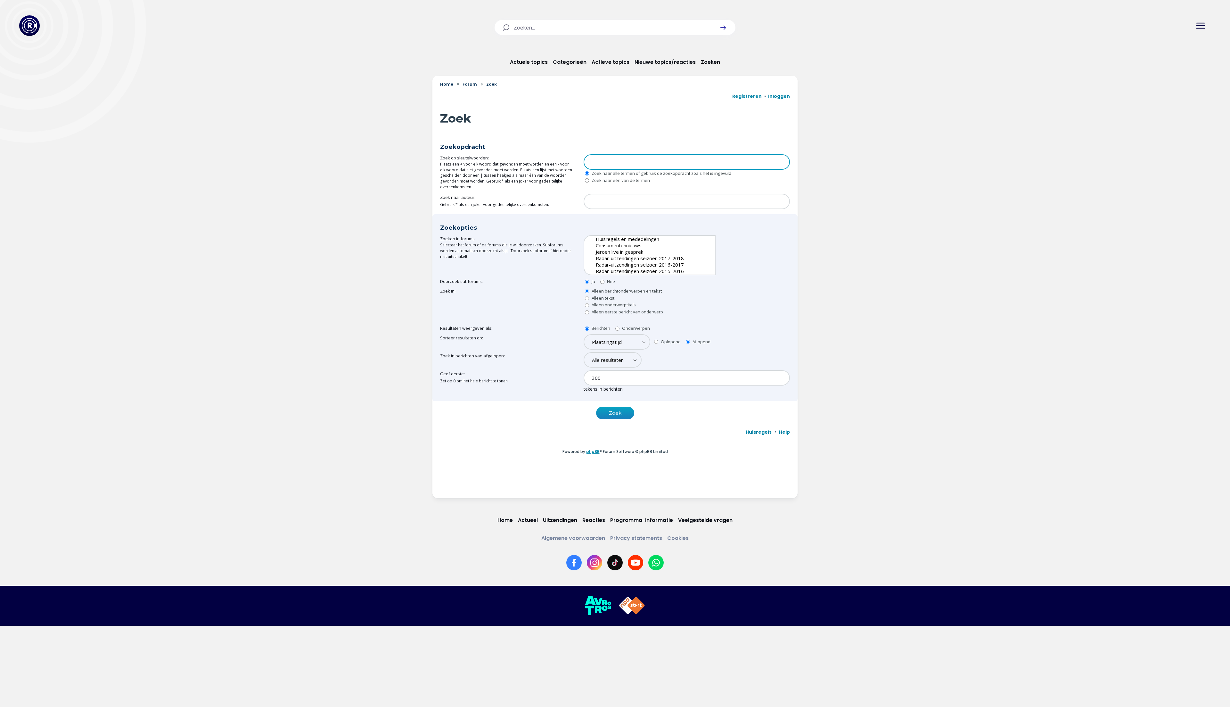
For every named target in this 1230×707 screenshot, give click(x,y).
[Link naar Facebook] (574, 562)
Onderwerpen (635, 328)
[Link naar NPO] (632, 606)
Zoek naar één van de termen (620, 180)
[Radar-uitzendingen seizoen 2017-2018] (645, 258)
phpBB (593, 451)
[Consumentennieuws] (645, 245)
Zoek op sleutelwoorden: (464, 158)
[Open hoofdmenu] (1200, 25)
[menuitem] (759, 432)
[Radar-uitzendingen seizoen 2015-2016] (645, 271)
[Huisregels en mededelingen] (645, 239)
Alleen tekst (602, 298)
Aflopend (701, 342)
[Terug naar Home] (29, 25)
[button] (723, 27)
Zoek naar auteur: (457, 197)
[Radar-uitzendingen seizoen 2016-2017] (645, 264)
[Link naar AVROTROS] (598, 606)
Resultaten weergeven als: (466, 328)
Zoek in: (447, 291)
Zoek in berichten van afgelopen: (472, 356)
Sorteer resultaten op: (461, 338)
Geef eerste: (452, 374)
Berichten (600, 328)
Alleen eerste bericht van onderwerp (627, 312)
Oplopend (670, 342)
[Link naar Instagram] (594, 562)
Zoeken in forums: (458, 239)
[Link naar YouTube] (635, 562)
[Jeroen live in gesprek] (645, 252)
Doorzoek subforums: (461, 281)
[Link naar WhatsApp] (656, 562)
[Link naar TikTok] (615, 562)
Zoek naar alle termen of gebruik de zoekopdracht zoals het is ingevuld (661, 173)
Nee (610, 281)
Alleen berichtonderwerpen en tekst (626, 291)
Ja (593, 281)
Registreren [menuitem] (747, 96)
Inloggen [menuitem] (779, 96)
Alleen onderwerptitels (613, 305)
